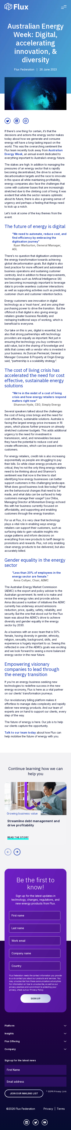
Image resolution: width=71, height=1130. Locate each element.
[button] (17, 852)
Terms (61, 1108)
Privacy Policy (36, 990)
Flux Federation (24, 69)
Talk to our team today (20, 732)
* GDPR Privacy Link (56, 1091)
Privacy (48, 1108)
